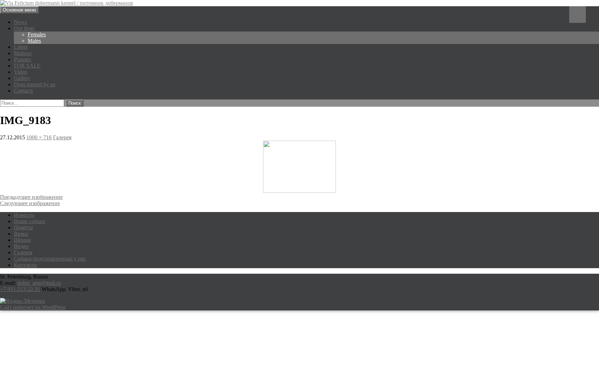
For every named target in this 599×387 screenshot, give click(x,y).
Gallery (22, 78)
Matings (23, 53)
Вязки (21, 234)
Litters (21, 47)
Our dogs (24, 28)
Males (34, 41)
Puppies (22, 59)
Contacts (23, 91)
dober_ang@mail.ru (39, 283)
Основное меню (19, 9)
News (20, 22)
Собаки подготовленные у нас (50, 259)
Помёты (23, 227)
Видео (21, 246)
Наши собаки (29, 221)
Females (37, 34)
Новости (24, 215)
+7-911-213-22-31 (20, 289)
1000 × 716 (39, 137)
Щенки (22, 240)
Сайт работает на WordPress (33, 307)
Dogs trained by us (34, 84)
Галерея (62, 137)
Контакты (25, 265)
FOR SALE (27, 66)
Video (20, 72)
